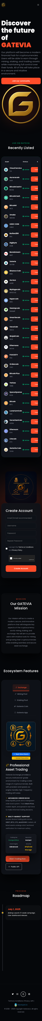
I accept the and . (21, 548)
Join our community (21, 81)
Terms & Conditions (25, 547)
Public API (15, 866)
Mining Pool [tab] (22, 694)
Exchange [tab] (22, 687)
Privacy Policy (17, 550)
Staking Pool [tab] (22, 700)
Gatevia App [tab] (22, 712)
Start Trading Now (17, 859)
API (32, 1001)
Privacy (27, 1001)
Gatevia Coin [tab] (22, 706)
